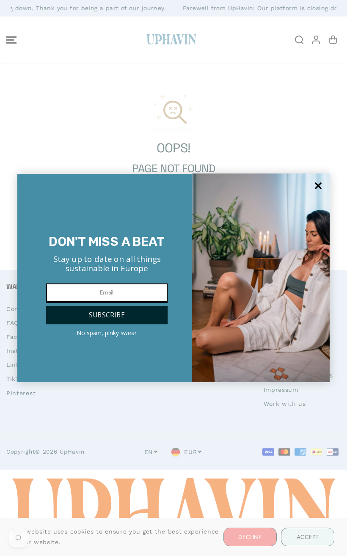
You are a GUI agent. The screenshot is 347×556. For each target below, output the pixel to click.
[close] (318, 186)
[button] (106, 315)
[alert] (173, 278)
